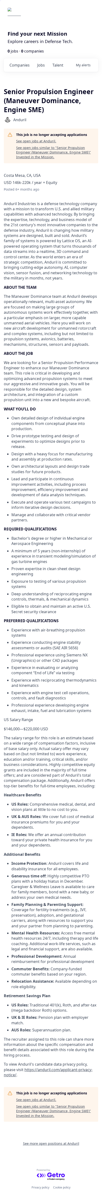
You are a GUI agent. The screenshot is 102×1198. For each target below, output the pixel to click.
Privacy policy (40, 1187)
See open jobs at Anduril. (36, 141)
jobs (41, 65)
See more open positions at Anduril (51, 1143)
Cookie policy (61, 1187)
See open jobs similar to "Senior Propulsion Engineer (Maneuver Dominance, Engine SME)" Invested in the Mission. (53, 152)
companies (19, 65)
